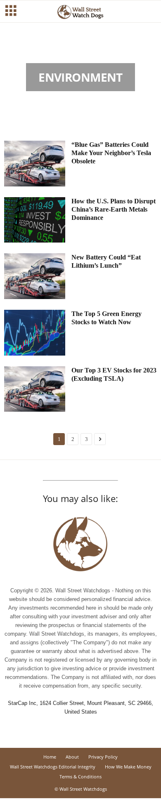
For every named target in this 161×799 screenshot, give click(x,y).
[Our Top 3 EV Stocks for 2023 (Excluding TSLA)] (34, 389)
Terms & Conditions (80, 776)
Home (49, 757)
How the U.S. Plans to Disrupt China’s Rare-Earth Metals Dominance (113, 209)
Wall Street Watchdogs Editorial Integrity (52, 767)
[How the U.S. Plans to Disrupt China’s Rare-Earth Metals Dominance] (34, 220)
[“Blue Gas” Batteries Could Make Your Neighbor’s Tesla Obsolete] (34, 163)
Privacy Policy (103, 757)
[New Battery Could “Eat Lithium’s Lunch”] (34, 276)
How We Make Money (128, 767)
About (72, 757)
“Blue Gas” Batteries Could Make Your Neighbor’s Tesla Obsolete (111, 153)
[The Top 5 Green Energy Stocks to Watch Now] (34, 333)
